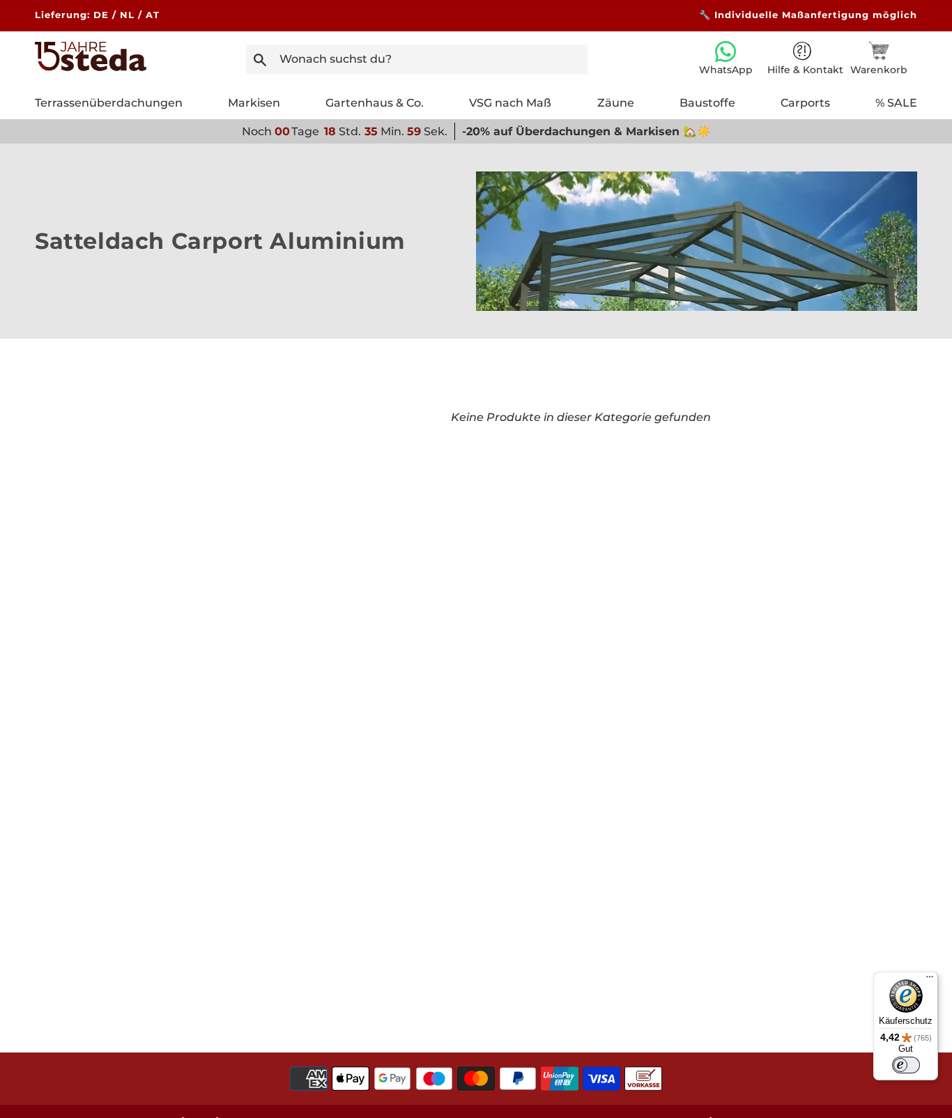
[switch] (906, 1065)
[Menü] (929, 980)
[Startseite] (90, 67)
